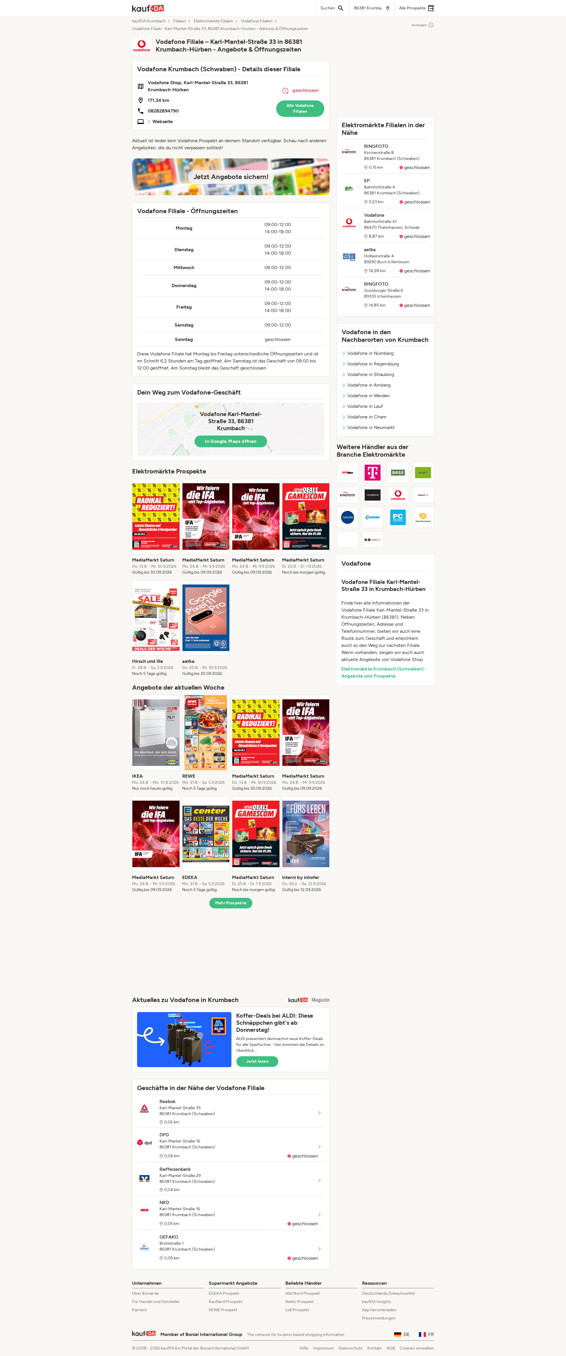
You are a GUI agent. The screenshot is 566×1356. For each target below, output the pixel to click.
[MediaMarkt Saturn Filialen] (347, 472)
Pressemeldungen (379, 1318)
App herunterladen (379, 1309)
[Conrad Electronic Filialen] (373, 517)
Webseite (162, 121)
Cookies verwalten (417, 1348)
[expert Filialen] (423, 495)
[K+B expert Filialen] (373, 540)
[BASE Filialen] (398, 472)
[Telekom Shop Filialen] (373, 472)
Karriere (139, 1309)
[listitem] (156, 527)
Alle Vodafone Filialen (300, 108)
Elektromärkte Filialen (213, 21)
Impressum (323, 1348)
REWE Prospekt (223, 1309)
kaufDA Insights (376, 1301)
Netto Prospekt (299, 1301)
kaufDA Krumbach (149, 21)
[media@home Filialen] (373, 495)
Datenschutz (351, 1348)
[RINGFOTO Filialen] (347, 495)
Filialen (179, 21)
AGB (390, 1348)
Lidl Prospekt (297, 1309)
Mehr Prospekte (231, 902)
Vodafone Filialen (256, 21)
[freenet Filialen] (423, 472)
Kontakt (374, 1348)
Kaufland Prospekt (225, 1301)
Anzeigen (419, 25)
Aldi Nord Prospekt (302, 1293)
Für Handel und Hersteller (156, 1301)
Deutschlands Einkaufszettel (388, 1293)
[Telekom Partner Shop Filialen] (347, 540)
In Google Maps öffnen (230, 441)
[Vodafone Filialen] (398, 495)
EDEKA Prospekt (224, 1293)
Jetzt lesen (257, 1061)
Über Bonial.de (145, 1293)
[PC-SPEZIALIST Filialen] (398, 517)
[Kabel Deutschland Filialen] (423, 517)
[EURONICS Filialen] (347, 517)
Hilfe (304, 1348)
